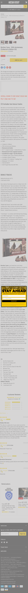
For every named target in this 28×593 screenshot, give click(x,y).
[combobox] (3, 299)
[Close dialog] (25, 287)
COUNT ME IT (14, 301)
